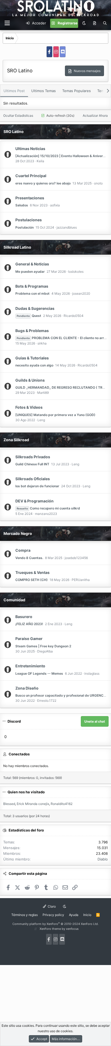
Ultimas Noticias (30, 148)
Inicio (87, 915)
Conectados (19, 754)
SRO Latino (14, 131)
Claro (51, 906)
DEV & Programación (34, 501)
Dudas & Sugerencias (34, 308)
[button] (7, 23)
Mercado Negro (18, 533)
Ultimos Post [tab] (14, 91)
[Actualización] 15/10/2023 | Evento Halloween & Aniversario (63, 156)
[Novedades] (94, 23)
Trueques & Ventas (32, 572)
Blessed (9, 804)
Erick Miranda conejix (33, 804)
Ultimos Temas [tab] (43, 91)
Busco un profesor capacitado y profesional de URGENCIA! (61, 695)
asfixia (55, 205)
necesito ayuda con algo (34, 365)
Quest (29, 316)
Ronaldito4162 (61, 804)
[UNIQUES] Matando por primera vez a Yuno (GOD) (55, 415)
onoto (98, 183)
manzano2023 (46, 514)
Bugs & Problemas (32, 330)
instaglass (91, 673)
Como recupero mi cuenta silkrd (48, 508)
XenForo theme (50, 929)
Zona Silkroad (16, 439)
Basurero (23, 616)
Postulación (24, 227)
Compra (22, 550)
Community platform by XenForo (55, 924)
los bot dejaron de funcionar (37, 486)
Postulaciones (28, 219)
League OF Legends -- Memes (39, 673)
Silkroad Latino (17, 247)
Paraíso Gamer (29, 638)
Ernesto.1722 (46, 701)
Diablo (103, 859)
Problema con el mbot (32, 293)
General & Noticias (32, 264)
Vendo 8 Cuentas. (29, 558)
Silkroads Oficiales (32, 478)
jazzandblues (67, 227)
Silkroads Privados (32, 456)
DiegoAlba (45, 651)
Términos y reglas (24, 915)
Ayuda (73, 915)
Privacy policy (53, 915)
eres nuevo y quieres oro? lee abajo (43, 183)
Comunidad (14, 599)
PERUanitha (81, 580)
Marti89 (43, 393)
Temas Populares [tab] (76, 91)
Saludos (21, 205)
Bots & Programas (31, 286)
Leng (41, 420)
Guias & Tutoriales (32, 358)
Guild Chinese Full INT (32, 464)
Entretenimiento (30, 666)
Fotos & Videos (29, 407)
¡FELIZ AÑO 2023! (29, 624)
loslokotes (76, 271)
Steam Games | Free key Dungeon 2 (43, 646)
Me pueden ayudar (30, 271)
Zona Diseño (27, 688)
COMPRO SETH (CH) (31, 580)
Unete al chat (94, 721)
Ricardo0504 (74, 316)
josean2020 (81, 293)
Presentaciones (29, 198)
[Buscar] (105, 23)
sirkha (42, 343)
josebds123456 (76, 558)
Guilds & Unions (30, 380)
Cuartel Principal (30, 175)
